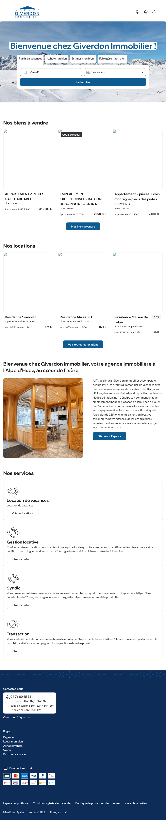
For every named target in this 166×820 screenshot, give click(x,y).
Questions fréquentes (16, 717)
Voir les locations (22, 513)
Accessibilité (37, 812)
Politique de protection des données (97, 803)
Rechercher (83, 82)
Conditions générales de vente (51, 803)
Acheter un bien (57, 58)
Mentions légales (13, 812)
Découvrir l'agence (109, 436)
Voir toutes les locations (83, 344)
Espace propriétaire (15, 803)
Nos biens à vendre (83, 226)
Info (14, 651)
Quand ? (34, 72)
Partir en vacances (30, 58)
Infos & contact (21, 559)
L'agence (8, 737)
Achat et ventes (12, 745)
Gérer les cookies (136, 803)
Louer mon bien (13, 741)
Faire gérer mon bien (112, 58)
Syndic (7, 750)
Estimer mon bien (83, 58)
